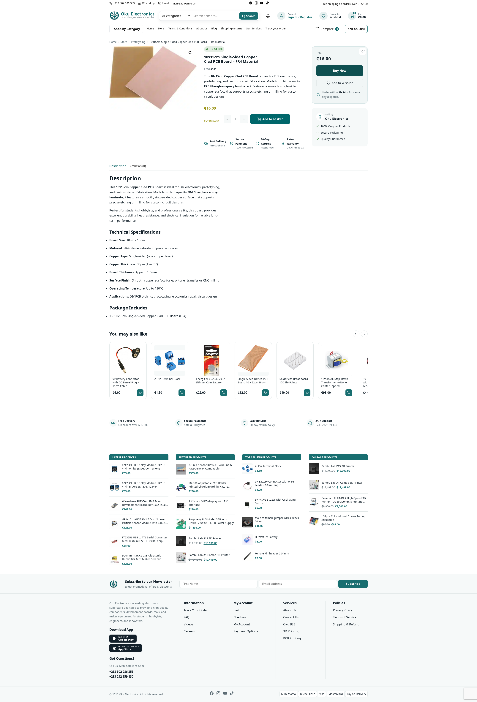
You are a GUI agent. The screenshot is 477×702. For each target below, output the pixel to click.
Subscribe (353, 584)
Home (150, 28)
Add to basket (272, 119)
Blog (214, 28)
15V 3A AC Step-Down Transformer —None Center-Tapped (334, 382)
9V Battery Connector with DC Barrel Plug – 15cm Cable (126, 382)
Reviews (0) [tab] (137, 166)
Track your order (276, 28)
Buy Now (339, 71)
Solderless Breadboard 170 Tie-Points (293, 380)
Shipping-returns (231, 28)
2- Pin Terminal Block (167, 379)
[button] (190, 52)
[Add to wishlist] (362, 51)
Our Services (254, 28)
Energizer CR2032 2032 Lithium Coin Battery (210, 380)
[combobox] (214, 15)
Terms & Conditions (180, 28)
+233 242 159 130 (121, 676)
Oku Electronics (137, 14)
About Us (202, 28)
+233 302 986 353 (121, 672)
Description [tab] (118, 166)
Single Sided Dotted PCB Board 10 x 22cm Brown (253, 380)
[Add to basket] (140, 392)
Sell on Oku (356, 29)
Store (161, 28)
